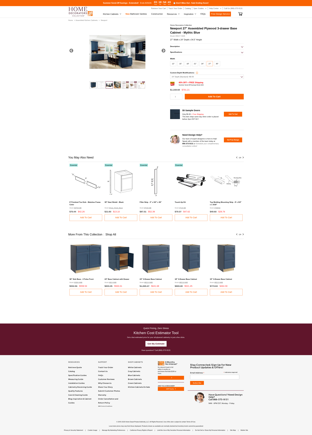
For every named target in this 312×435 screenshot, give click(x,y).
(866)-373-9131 (164, 350)
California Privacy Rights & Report (141, 430)
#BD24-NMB (148, 282)
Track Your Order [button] (175, 8)
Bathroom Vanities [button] (136, 14)
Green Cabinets (134, 383)
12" (173, 64)
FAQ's (100, 375)
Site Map (233, 430)
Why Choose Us (104, 383)
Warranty (102, 395)
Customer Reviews (106, 379)
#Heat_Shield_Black (116, 208)
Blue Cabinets (134, 375)
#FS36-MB (147, 208)
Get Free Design (233, 140)
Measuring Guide (75, 379)
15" (180, 64)
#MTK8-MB (77, 208)
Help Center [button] (214, 8)
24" (202, 64)
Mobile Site (244, 430)
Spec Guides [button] (198, 8)
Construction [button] (157, 14)
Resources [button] (172, 14)
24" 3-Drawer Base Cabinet (151, 279)
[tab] (207, 46)
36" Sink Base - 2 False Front (81, 279)
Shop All (110, 234)
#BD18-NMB (183, 282)
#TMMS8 (217, 208)
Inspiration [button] (188, 14)
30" (217, 64)
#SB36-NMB (78, 282)
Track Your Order (105, 367)
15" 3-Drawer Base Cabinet (221, 279)
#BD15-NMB (218, 282)
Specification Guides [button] (77, 375)
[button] (240, 14)
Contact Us (102, 371)
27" (210, 64)
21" (195, 64)
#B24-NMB (112, 282)
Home (70, 20)
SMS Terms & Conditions (105, 406)
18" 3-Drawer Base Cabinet (186, 279)
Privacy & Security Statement (73, 430)
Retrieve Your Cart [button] (158, 8)
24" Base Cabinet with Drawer (117, 279)
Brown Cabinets (135, 379)
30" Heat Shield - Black (114, 202)
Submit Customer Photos (109, 391)
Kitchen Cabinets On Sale (139, 387)
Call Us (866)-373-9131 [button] (233, 8)
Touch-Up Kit (180, 202)
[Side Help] (196, 73)
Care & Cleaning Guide (78, 395)
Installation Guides (76, 383)
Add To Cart (214, 96)
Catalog (71, 371)
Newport (104, 20)
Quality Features (75, 391)
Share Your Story (105, 387)
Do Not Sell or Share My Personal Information (210, 430)
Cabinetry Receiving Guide (80, 387)
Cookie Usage (92, 430)
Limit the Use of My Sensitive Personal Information (173, 430)
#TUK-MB (182, 208)
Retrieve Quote (75, 367)
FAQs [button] (203, 14)
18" (188, 64)
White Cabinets (134, 367)
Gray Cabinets (134, 371)
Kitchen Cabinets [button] (110, 14)
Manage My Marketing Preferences (113, 430)
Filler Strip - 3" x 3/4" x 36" (151, 202)
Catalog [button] (188, 8)
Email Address (213, 372)
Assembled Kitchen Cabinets (87, 20)
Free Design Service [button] (220, 14)
